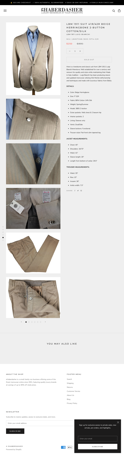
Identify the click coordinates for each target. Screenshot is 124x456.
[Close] (118, 422)
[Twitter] (78, 190)
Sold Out (89, 60)
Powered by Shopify (13, 449)
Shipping (70, 383)
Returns (70, 387)
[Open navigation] (5, 11)
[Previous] (21, 321)
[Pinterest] (81, 190)
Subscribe (97, 446)
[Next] (45, 321)
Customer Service (73, 391)
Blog (68, 399)
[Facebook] (75, 190)
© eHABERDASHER (14, 446)
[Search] (113, 10)
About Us (70, 395)
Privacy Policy (72, 403)
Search (69, 379)
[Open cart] (119, 10)
